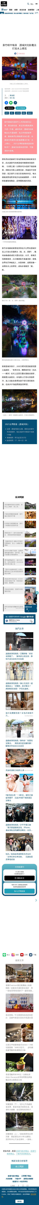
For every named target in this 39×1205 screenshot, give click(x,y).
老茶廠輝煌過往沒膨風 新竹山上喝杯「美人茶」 (14, 506)
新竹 (6, 113)
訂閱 (26, 955)
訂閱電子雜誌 (26, 1176)
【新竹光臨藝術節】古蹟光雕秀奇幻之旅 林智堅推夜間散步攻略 (14, 571)
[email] (27, 1186)
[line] (12, 1186)
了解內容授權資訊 (23, 1153)
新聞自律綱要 (28, 1179)
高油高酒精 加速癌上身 (15, 770)
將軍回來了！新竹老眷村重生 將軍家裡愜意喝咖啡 (14, 534)
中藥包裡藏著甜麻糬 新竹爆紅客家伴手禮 (14, 515)
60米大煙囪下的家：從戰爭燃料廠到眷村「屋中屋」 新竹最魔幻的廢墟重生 (14, 553)
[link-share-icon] (15, 102)
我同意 (19, 1201)
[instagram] (23, 1186)
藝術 (23, 113)
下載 (34, 955)
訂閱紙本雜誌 (3, 4)
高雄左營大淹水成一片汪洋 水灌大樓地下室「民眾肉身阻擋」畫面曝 (14, 581)
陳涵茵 (12, 95)
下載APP (18, 1179)
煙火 (12, 113)
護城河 (30, 113)
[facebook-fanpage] (19, 1186)
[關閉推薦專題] (37, 592)
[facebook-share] (6, 102)
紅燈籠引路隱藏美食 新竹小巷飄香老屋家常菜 (14, 524)
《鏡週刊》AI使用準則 (20, 1181)
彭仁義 (12, 98)
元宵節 (18, 113)
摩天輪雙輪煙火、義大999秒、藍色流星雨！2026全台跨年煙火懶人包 (14, 562)
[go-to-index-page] (15, 54)
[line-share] (11, 102)
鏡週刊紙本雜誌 (22, 1151)
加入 (8, 955)
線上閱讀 (20, 1166)
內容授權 (9, 1179)
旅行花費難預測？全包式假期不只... (19, 714)
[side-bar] (37, 4)
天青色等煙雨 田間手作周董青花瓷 (14, 590)
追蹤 (17, 955)
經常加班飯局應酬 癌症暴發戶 (14, 608)
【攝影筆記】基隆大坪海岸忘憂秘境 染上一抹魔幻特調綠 (14, 543)
